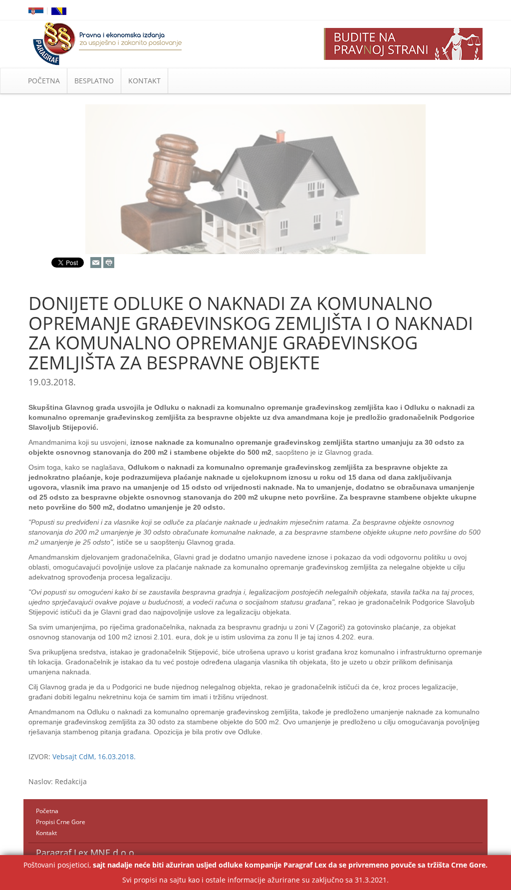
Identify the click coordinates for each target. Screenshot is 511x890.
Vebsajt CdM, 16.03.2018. (94, 756)
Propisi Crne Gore (60, 822)
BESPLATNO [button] (94, 80)
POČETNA (44, 80)
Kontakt (46, 833)
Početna (47, 811)
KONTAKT (144, 80)
